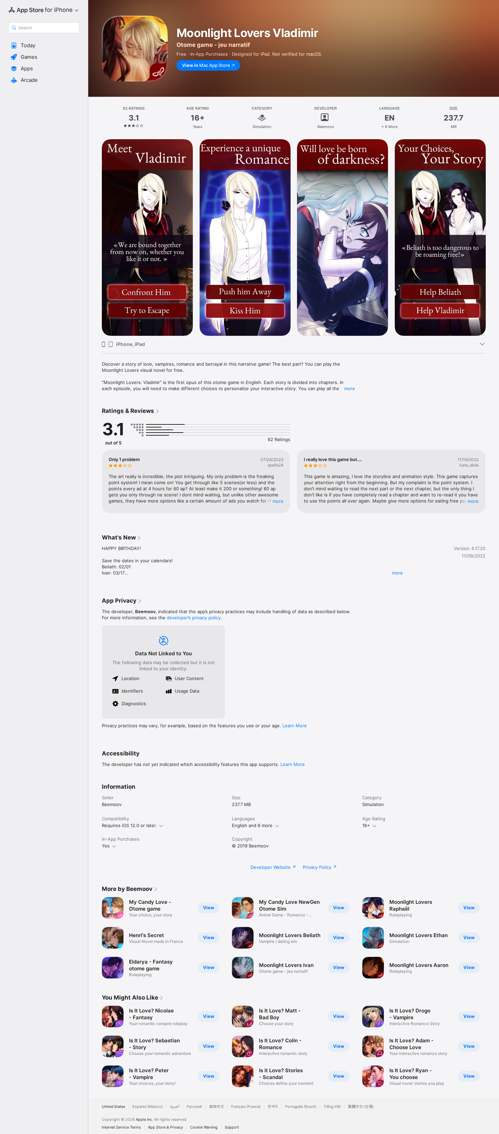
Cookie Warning (204, 1127)
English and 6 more (252, 825)
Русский (194, 1107)
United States (113, 1107)
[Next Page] (492, 238)
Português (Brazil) (300, 1107)
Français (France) (246, 1107)
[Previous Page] (95, 238)
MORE (278, 501)
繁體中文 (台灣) (361, 1107)
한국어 (273, 1107)
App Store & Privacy (165, 1127)
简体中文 (216, 1107)
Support (232, 1127)
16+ (366, 825)
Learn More (294, 725)
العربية (175, 1107)
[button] (44, 45)
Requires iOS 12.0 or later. (129, 825)
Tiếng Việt (332, 1107)
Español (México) (147, 1107)
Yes (106, 845)
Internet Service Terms (121, 1127)
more (349, 388)
